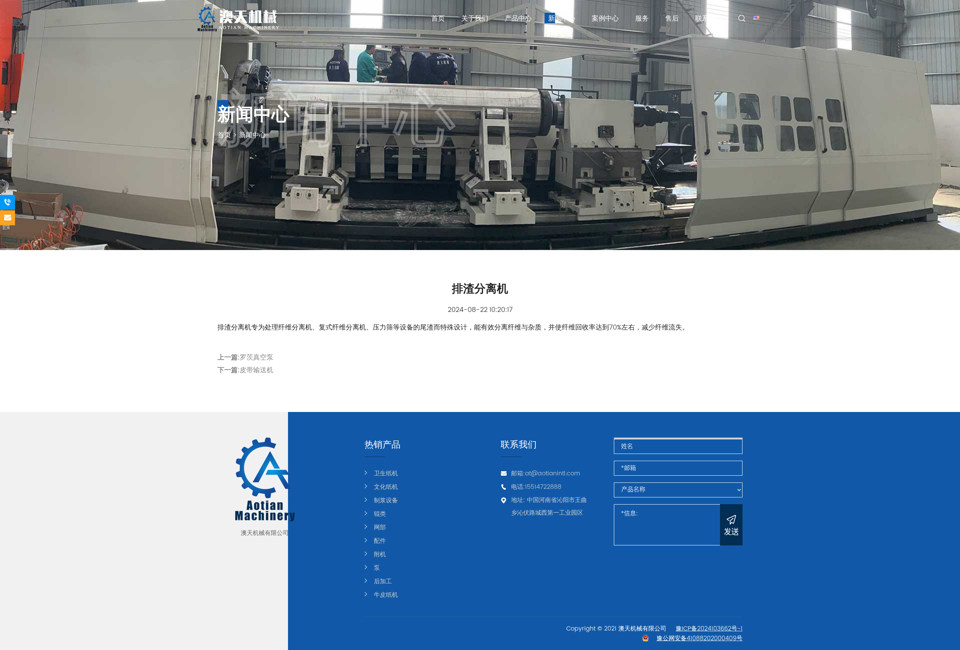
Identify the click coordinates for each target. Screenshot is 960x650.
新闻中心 (561, 18)
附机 (380, 554)
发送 (731, 532)
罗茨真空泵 (256, 357)
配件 (380, 541)
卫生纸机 (386, 473)
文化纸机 (386, 487)
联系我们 (708, 18)
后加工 (383, 581)
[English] (756, 17)
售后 (672, 18)
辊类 (380, 514)
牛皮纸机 (386, 595)
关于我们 (474, 18)
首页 (438, 18)
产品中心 (518, 18)
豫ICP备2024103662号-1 (709, 629)
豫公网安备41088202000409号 (699, 638)
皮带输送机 (256, 370)
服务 (642, 18)
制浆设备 (386, 500)
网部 (380, 527)
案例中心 (605, 18)
